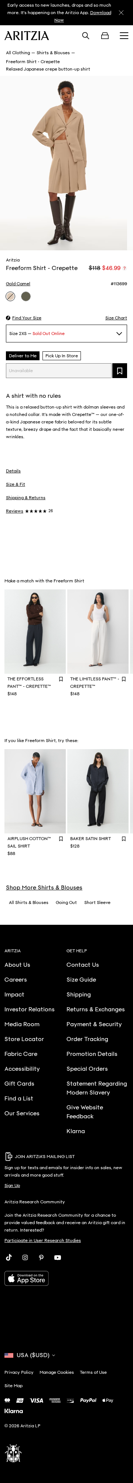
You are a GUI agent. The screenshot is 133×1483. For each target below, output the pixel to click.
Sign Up (12, 1185)
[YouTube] (57, 1257)
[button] (23, 318)
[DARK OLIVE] (26, 296)
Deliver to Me (23, 356)
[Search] (85, 35)
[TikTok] (8, 1257)
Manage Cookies (57, 1372)
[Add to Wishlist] (61, 678)
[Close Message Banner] (121, 13)
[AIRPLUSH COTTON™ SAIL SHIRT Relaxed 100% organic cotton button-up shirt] (35, 791)
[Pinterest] (41, 1257)
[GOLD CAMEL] (10, 296)
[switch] (124, 268)
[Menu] (124, 35)
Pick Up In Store (61, 356)
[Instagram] (25, 1257)
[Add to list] (119, 370)
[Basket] (105, 35)
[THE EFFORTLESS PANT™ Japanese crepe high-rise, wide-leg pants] (35, 631)
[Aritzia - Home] (26, 35)
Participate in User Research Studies (42, 1240)
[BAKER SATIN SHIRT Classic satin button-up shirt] (98, 791)
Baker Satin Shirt (90, 838)
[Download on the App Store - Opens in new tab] (66, 1278)
